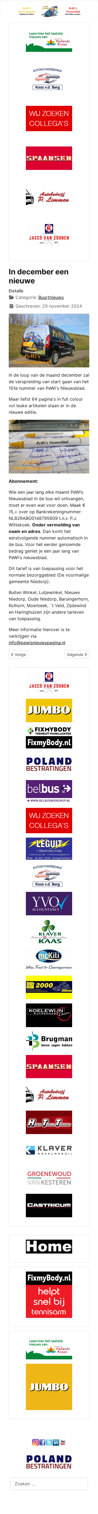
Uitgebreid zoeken (29, 1500)
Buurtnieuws (51, 297)
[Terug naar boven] (88, 1504)
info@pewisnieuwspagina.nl (37, 642)
